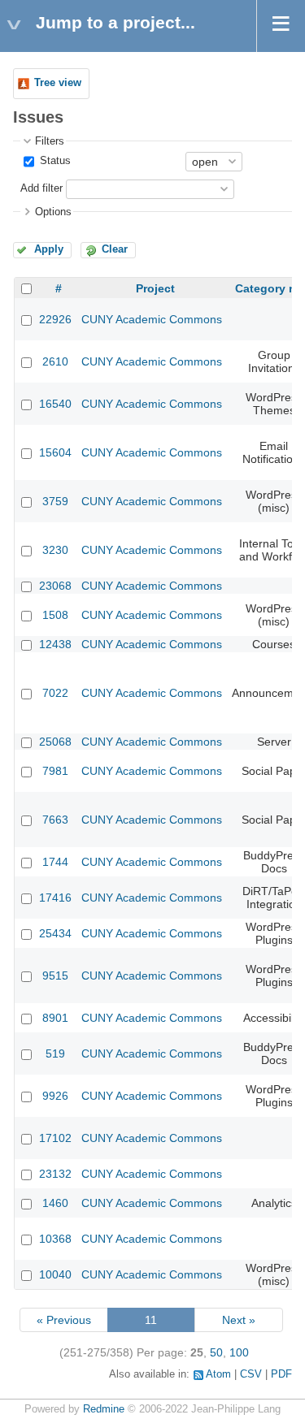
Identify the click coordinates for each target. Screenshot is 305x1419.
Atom (218, 1374)
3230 (55, 549)
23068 (55, 585)
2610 (55, 361)
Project (155, 288)
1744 (55, 861)
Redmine (103, 1409)
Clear (115, 249)
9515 (55, 975)
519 (55, 1053)
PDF (281, 1374)
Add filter (41, 188)
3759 (55, 501)
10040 (55, 1274)
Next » (238, 1319)
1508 (55, 614)
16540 (55, 403)
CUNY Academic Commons (151, 319)
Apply (48, 249)
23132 (55, 1173)
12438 (55, 644)
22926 (55, 319)
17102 (55, 1137)
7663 (55, 819)
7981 (55, 770)
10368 (55, 1238)
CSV (251, 1374)
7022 (55, 692)
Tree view (57, 83)
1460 (55, 1202)
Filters (49, 141)
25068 (55, 741)
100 (239, 1352)
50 (216, 1352)
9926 (55, 1095)
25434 (55, 933)
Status (54, 161)
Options (53, 212)
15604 (55, 452)
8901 (55, 1017)
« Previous (64, 1319)
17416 (55, 897)
